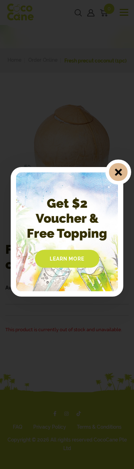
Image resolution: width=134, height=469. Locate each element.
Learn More (67, 259)
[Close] (118, 172)
